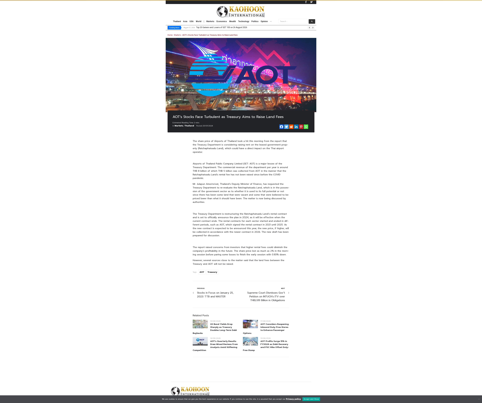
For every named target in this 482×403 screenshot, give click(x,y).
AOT (202, 272)
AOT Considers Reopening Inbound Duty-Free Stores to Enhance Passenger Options (266, 329)
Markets (177, 35)
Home (170, 35)
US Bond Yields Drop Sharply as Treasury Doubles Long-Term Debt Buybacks (215, 329)
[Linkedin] (296, 127)
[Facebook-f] (306, 2)
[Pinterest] (301, 127)
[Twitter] (311, 2)
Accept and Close (311, 399)
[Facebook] (281, 127)
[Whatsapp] (306, 127)
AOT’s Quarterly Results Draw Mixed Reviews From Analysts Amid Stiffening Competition (215, 346)
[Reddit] (291, 127)
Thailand (189, 125)
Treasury (212, 272)
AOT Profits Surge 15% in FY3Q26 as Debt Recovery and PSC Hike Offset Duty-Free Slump (266, 346)
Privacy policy (293, 398)
